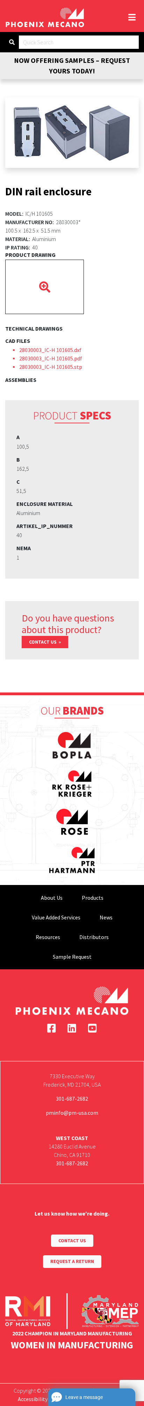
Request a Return (72, 1261)
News (106, 917)
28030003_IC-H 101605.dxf (50, 349)
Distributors (94, 936)
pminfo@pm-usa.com (72, 1112)
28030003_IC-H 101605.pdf (50, 358)
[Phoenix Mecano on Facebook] (51, 1028)
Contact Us (43, 642)
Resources (48, 936)
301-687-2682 (72, 1098)
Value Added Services (56, 917)
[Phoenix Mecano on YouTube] (92, 1028)
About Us (52, 897)
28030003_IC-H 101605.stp (50, 366)
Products (92, 897)
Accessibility (33, 1398)
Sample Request (72, 956)
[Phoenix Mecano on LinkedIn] (71, 1028)
